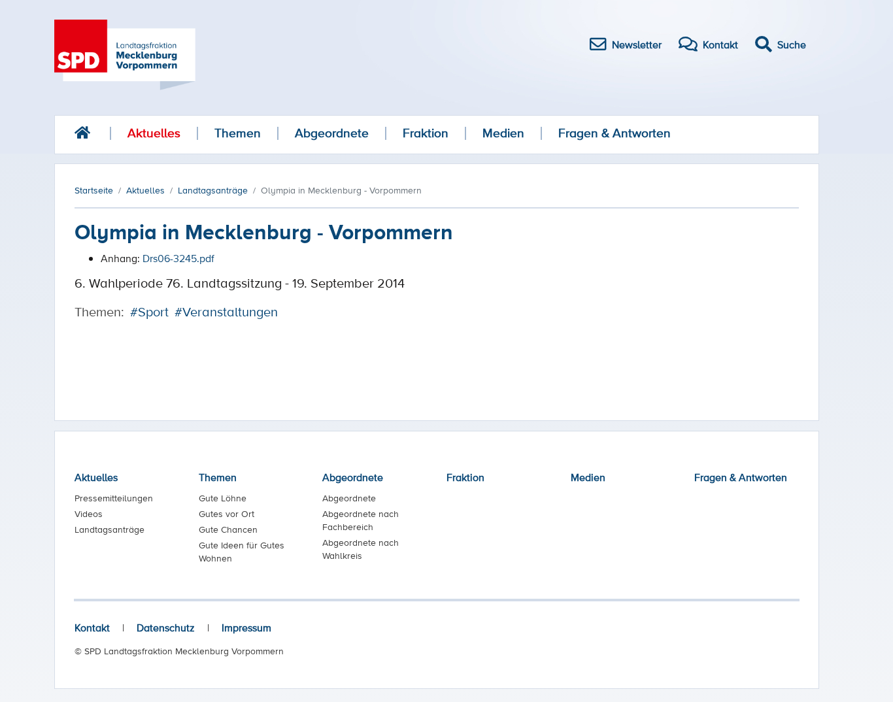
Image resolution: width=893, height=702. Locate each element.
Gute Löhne (222, 498)
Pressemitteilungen (114, 498)
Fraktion (425, 133)
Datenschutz (166, 627)
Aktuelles (153, 133)
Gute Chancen (228, 529)
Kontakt (92, 627)
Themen (237, 133)
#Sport (149, 312)
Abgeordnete (332, 133)
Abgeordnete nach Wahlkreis (360, 549)
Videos (89, 513)
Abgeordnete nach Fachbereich (360, 520)
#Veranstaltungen (226, 312)
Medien (503, 133)
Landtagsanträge (109, 529)
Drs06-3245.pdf (178, 258)
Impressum (246, 627)
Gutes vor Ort (226, 513)
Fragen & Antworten (614, 133)
